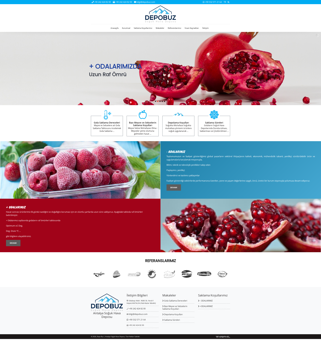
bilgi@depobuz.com (145, 2)
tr (225, 2)
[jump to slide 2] (157, 101)
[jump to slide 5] (164, 101)
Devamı (173, 187)
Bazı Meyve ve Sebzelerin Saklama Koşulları (174, 307)
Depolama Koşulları (173, 314)
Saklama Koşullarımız (143, 28)
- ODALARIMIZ (206, 300)
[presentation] (94, 274)
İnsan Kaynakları (192, 28)
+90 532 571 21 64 (213, 2)
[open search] (228, 2)
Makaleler (160, 28)
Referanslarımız (174, 28)
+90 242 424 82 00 (102, 2)
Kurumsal (126, 28)
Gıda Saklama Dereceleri (175, 300)
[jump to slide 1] (155, 101)
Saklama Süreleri (172, 320)
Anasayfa (114, 28)
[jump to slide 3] (160, 101)
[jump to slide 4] (162, 101)
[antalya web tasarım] (223, 336)
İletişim (205, 28)
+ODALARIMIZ (206, 306)
